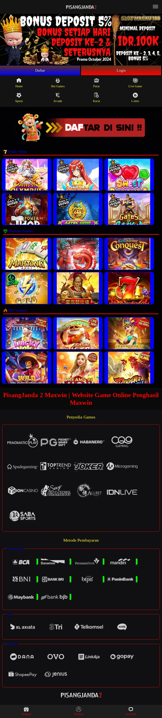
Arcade (57, 101)
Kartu (96, 101)
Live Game (135, 86)
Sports (19, 101)
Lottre (135, 101)
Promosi (26, 714)
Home (19, 86)
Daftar (40, 70)
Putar (96, 86)
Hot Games (58, 86)
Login (121, 70)
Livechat (131, 714)
